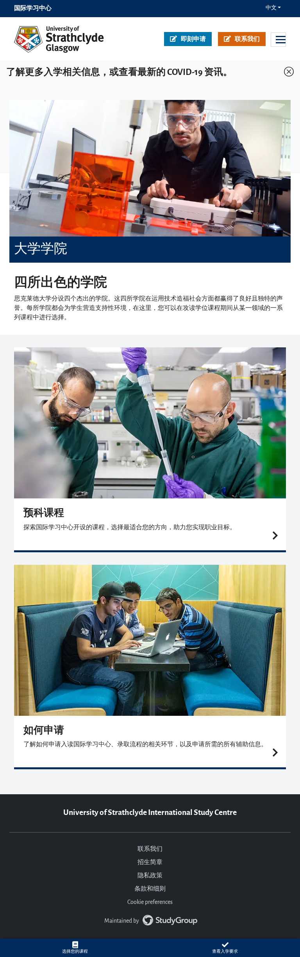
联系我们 (247, 39)
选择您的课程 (75, 951)
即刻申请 (193, 39)
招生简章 (150, 862)
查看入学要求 (225, 951)
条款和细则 (150, 889)
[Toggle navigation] (278, 39)
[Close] (287, 70)
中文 (271, 8)
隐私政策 (150, 876)
